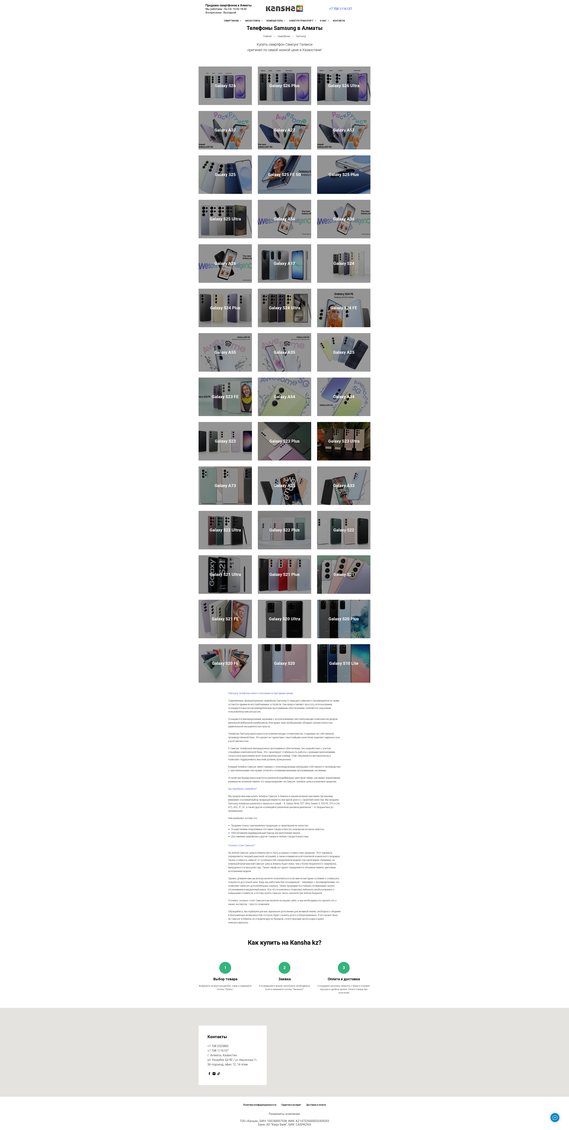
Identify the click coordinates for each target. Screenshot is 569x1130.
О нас (323, 21)
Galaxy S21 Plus (284, 574)
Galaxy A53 (284, 485)
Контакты (339, 21)
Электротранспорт (301, 21)
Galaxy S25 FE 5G (284, 174)
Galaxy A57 (343, 130)
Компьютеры (275, 21)
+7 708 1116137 (340, 9)
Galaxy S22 (343, 530)
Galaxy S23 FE (225, 396)
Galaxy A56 (284, 219)
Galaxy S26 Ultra (343, 85)
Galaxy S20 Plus (344, 618)
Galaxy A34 (343, 396)
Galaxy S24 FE (343, 307)
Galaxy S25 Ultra (225, 219)
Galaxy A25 (343, 352)
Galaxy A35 (284, 352)
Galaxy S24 (343, 263)
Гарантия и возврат (291, 1105)
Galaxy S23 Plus (284, 441)
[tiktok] (218, 1073)
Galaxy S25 (225, 174)
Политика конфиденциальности (259, 1105)
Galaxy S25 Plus (344, 174)
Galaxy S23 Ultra (343, 441)
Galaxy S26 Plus (284, 85)
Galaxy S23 (225, 441)
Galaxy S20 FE (225, 663)
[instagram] (214, 1073)
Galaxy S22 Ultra (225, 530)
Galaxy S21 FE (225, 618)
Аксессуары (253, 21)
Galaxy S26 (225, 85)
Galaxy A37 (225, 130)
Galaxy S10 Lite (343, 663)
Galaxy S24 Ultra (284, 307)
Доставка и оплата (316, 1105)
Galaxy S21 (343, 574)
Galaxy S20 (284, 663)
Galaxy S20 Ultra (284, 618)
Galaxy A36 (343, 219)
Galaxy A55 (225, 352)
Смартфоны (231, 21)
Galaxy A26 (225, 263)
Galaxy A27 (284, 130)
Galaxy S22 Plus (284, 530)
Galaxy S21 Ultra (225, 574)
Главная (267, 36)
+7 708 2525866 (217, 1046)
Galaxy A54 (284, 396)
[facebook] (209, 1073)
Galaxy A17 (284, 263)
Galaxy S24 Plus (225, 307)
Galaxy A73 (225, 485)
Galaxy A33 (343, 485)
